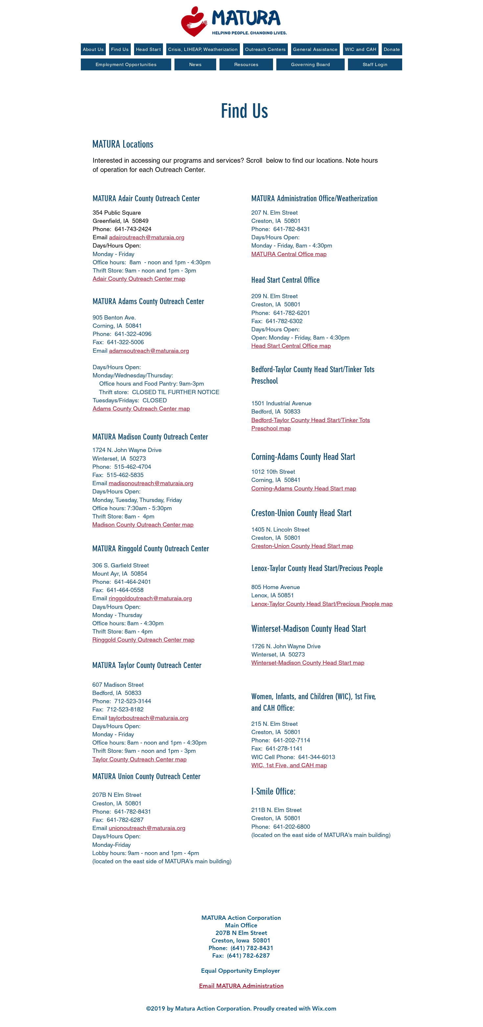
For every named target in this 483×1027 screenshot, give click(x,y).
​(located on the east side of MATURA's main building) (162, 861)
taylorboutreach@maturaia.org (148, 717)
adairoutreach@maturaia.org (146, 237)
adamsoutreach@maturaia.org (149, 350)
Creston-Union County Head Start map (302, 545)
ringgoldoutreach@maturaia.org (150, 598)
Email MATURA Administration (241, 986)
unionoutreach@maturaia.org (147, 827)
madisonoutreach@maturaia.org (151, 483)
